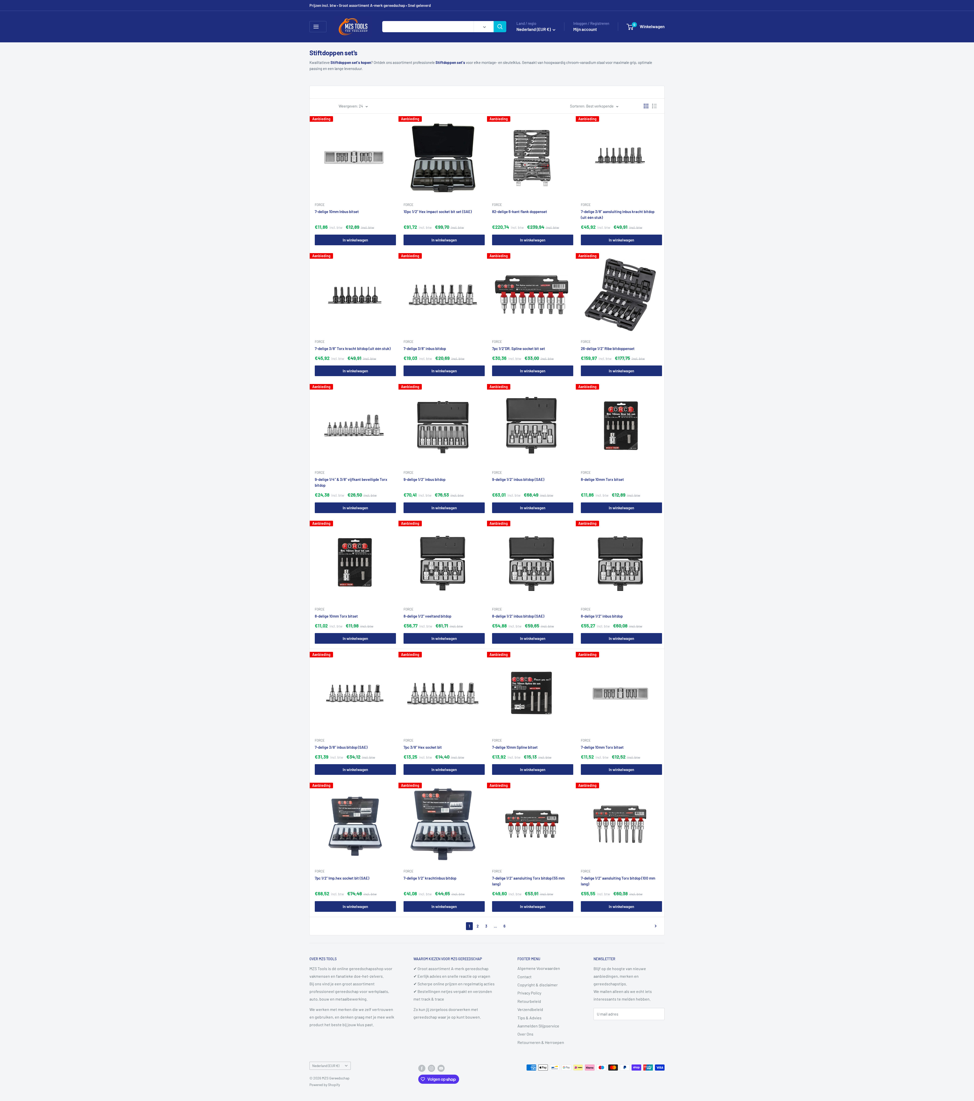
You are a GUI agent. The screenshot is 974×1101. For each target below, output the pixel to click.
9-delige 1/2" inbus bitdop (424, 479)
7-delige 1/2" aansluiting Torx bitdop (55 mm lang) (528, 881)
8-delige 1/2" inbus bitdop (602, 616)
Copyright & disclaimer (537, 984)
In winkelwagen (355, 240)
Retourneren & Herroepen (540, 1042)
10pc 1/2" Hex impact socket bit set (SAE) (438, 211)
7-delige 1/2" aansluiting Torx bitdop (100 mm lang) (618, 881)
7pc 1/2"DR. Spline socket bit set (518, 348)
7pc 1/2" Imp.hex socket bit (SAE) (342, 878)
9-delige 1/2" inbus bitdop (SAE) (518, 479)
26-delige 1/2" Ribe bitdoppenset (608, 348)
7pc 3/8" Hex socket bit (423, 747)
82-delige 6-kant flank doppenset (519, 211)
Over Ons (525, 1034)
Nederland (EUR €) (325, 1065)
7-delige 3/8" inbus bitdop (425, 348)
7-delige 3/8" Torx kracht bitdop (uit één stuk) (353, 348)
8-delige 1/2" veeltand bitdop (427, 616)
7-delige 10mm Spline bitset (515, 747)
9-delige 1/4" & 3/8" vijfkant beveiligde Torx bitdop (351, 482)
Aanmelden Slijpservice (538, 1025)
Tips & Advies (529, 1017)
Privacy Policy (529, 992)
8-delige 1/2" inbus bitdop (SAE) (518, 616)
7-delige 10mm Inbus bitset (337, 211)
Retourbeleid (529, 1001)
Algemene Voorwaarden (538, 968)
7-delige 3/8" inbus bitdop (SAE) (341, 747)
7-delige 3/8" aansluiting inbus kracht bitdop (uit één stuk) (617, 214)
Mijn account (585, 29)
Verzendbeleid (530, 1009)
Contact (524, 976)
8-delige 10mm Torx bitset (602, 479)
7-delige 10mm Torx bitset (602, 747)
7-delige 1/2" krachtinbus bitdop (430, 878)
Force (320, 205)
